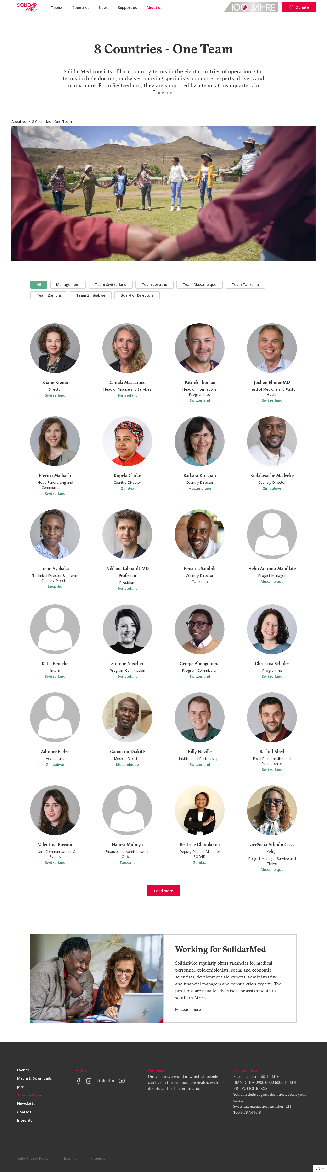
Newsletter (27, 1103)
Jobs (21, 1086)
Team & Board (29, 1095)
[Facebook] (78, 1081)
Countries (80, 7)
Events (23, 1069)
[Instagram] (89, 1081)
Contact (24, 1111)
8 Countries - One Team (52, 121)
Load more (163, 890)
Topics (57, 7)
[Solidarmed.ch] (26, 7)
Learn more (191, 1009)
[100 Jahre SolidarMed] (251, 7)
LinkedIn (105, 1081)
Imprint (70, 1158)
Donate (302, 7)
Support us (127, 7)
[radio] (38, 285)
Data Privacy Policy (33, 1158)
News (103, 7)
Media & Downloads (34, 1078)
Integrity (25, 1120)
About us (154, 7)
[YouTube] (122, 1081)
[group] (163, 290)
